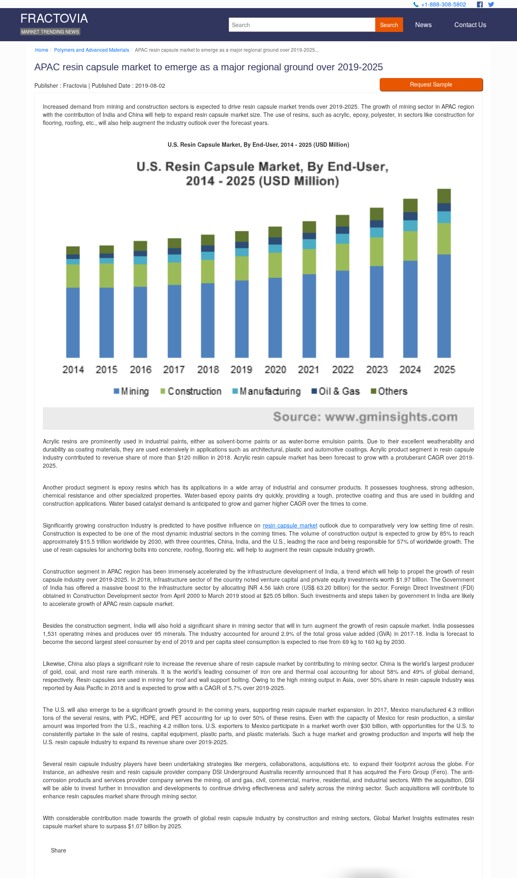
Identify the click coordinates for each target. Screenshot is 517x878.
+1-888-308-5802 (443, 4)
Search (389, 25)
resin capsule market (290, 525)
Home (41, 49)
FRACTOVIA (54, 17)
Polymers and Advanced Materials (91, 49)
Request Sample (431, 84)
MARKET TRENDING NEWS (50, 31)
